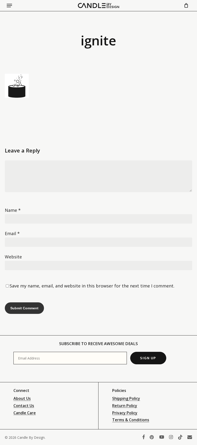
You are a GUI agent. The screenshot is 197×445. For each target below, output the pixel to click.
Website (13, 257)
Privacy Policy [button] (124, 413)
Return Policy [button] (124, 406)
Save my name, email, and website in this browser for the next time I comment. (92, 286)
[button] (9, 5)
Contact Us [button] (23, 406)
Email (12, 233)
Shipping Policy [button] (126, 398)
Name (13, 210)
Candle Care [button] (24, 413)
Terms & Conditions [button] (130, 420)
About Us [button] (22, 398)
